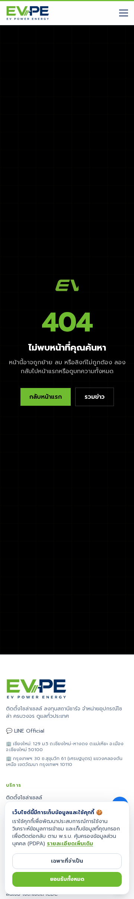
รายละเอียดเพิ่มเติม (70, 843)
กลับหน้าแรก (45, 396)
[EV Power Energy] (28, 13)
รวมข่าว (94, 396)
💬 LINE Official (25, 731)
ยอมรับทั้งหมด (67, 879)
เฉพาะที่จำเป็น (67, 861)
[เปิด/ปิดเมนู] (123, 13)
